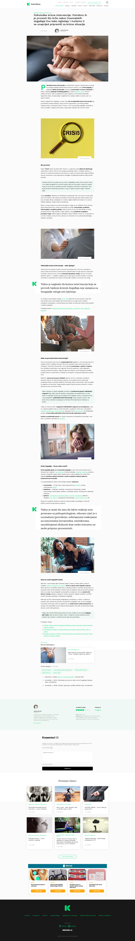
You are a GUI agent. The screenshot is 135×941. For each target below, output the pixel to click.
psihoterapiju (79, 411)
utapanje (78, 472)
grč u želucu (53, 497)
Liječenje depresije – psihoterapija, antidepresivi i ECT (95, 839)
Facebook (64, 926)
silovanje (84, 472)
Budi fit (86, 5)
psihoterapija (46, 672)
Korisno (106, 5)
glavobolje (53, 495)
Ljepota (80, 5)
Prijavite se (67, 768)
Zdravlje (67, 5)
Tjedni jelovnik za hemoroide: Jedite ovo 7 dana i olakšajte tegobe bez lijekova (80, 653)
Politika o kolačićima (105, 915)
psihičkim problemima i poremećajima (52, 411)
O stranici (59, 2)
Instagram (73, 926)
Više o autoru (37, 723)
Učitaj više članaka (67, 856)
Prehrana (73, 5)
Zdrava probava (59, 5)
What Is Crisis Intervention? (66, 677)
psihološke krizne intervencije (63, 670)
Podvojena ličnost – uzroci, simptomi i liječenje (36, 839)
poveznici (62, 418)
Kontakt (71, 2)
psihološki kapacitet (81, 670)
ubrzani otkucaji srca (81, 497)
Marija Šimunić (38, 711)
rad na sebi (64, 299)
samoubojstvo (60, 472)
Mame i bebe (92, 5)
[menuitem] (107, 2)
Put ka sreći (67, 804)
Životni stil (100, 5)
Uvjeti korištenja (55, 915)
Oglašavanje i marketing (80, 2)
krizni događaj (47, 670)
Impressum (65, 2)
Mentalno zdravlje (39, 12)
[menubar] (107, 2)
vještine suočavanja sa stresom (55, 585)
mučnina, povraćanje (75, 495)
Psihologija (48, 12)
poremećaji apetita (62, 495)
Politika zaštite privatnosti (88, 915)
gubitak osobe (79, 91)
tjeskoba (78, 485)
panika (55, 487)
